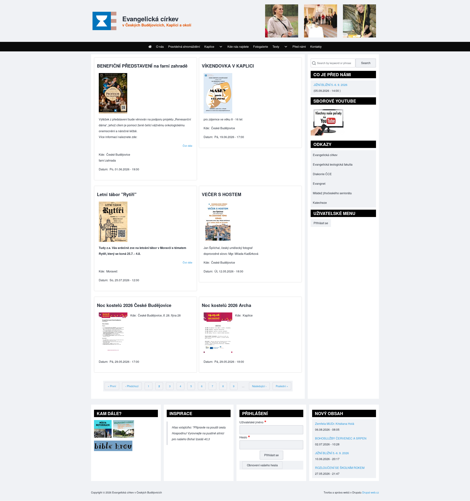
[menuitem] (150, 46)
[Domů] (103, 21)
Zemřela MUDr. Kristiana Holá (334, 424)
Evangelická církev (150, 19)
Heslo (243, 437)
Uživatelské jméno (251, 422)
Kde (101, 154)
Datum (103, 169)
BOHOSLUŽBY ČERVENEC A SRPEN (340, 438)
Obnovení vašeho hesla (262, 465)
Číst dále (187, 145)
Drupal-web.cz (370, 492)
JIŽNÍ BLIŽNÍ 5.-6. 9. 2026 (330, 85)
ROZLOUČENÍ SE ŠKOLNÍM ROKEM (339, 468)
